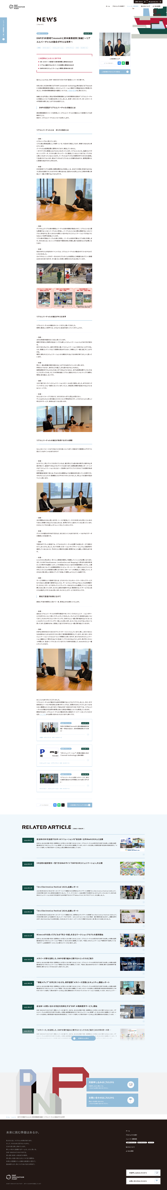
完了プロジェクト (142, 1142)
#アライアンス (70, 47)
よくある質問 (130, 1151)
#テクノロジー (47, 47)
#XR (77, 47)
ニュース (13, 1117)
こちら (44, 714)
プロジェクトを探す (131, 1135)
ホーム (8, 1117)
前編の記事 (72, 90)
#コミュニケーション (58, 47)
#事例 (39, 47)
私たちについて (130, 1147)
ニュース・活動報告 (131, 1139)
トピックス (151, 1142)
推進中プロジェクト (131, 1142)
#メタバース (84, 47)
